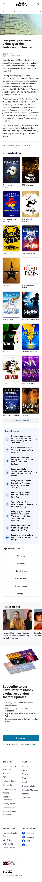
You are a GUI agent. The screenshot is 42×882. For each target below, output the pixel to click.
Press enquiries (9, 789)
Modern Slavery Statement (9, 813)
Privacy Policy (30, 744)
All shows (21, 556)
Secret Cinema (9, 848)
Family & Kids (21, 578)
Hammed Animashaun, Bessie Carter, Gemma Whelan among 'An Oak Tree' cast (16, 635)
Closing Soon (21, 594)
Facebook (29, 833)
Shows (25, 774)
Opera (24, 778)
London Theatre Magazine (9, 768)
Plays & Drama (21, 571)
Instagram (29, 837)
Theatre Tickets (28, 786)
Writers (6, 793)
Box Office (7, 840)
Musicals (21, 563)
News (22, 12)
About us (6, 773)
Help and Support (10, 781)
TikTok (28, 841)
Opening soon (21, 586)
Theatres (25, 794)
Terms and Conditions (7, 798)
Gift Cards (26, 798)
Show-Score (8, 844)
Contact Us (7, 785)
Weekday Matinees (30, 790)
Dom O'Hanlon (12, 54)
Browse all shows (21, 420)
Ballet (24, 782)
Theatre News (13, 12)
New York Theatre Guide (10, 834)
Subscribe (20, 738)
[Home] (22, 4)
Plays (24, 770)
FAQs (5, 777)
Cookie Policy (8, 808)
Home (5, 12)
